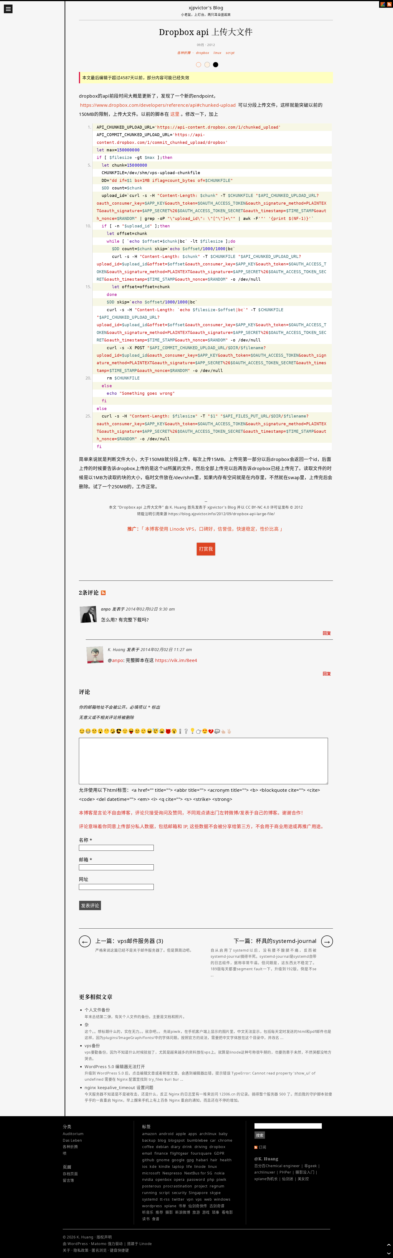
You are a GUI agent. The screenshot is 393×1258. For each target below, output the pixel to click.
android (166, 1133)
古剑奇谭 (216, 1205)
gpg (190, 1159)
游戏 (206, 1212)
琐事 (215, 1212)
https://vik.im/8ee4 (176, 660)
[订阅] (389, 4)
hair (214, 1159)
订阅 (262, 1147)
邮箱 (85, 860)
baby (223, 1133)
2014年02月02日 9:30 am (150, 609)
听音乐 (148, 1212)
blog (162, 1140)
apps (192, 1133)
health (226, 1159)
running (149, 1192)
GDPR (219, 1153)
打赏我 (206, 549)
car (213, 1140)
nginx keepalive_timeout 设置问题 (208, 1094)
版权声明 (104, 1237)
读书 (146, 1218)
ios (145, 1166)
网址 (83, 879)
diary (175, 1146)
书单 (182, 1205)
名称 (85, 840)
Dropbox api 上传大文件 (140, 507)
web (208, 1199)
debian (162, 1146)
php (210, 1179)
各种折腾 (183, 53)
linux (217, 53)
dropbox (202, 53)
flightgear (179, 1153)
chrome (225, 1140)
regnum (217, 1186)
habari (202, 1159)
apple (181, 1133)
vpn (190, 1199)
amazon (149, 1133)
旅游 (196, 1212)
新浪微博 (182, 1212)
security (179, 1192)
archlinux (208, 1133)
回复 (327, 633)
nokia (219, 1173)
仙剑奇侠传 (197, 1205)
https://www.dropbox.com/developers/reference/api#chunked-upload (158, 105)
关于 (66, 1250)
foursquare (201, 1153)
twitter (178, 1199)
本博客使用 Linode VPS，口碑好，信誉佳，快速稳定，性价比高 (212, 529)
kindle (164, 1166)
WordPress (78, 1243)
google (178, 1159)
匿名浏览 (99, 1250)
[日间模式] (198, 64)
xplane (170, 1205)
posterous (151, 1186)
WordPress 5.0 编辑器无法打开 (200, 1073)
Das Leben (72, 1140)
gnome (162, 1159)
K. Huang (178, 507)
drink (187, 1146)
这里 (175, 114)
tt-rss (165, 1199)
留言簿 (68, 1180)
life (189, 1166)
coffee (148, 1146)
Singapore (198, 1192)
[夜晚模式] (207, 64)
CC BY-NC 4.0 (257, 507)
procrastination (177, 1186)
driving (200, 1146)
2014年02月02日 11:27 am (166, 649)
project (201, 1186)
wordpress (152, 1205)
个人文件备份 (135, 1013)
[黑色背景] (215, 64)
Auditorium (73, 1133)
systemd (150, 1199)
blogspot (176, 1140)
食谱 (155, 1218)
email (147, 1153)
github (148, 1159)
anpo (117, 660)
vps (199, 1199)
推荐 (159, 1212)
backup (149, 1140)
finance (161, 1153)
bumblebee (197, 1140)
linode (200, 1166)
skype (215, 1192)
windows (222, 1199)
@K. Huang (266, 1158)
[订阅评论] (103, 593)
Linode (145, 1243)
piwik (221, 1179)
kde (153, 1166)
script (230, 53)
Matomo (99, 1243)
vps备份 (208, 1052)
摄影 (169, 1212)
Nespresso (172, 1173)
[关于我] (382, 4)
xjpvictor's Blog (206, 8)
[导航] (8, 9)
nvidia (147, 1179)
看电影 (227, 1212)
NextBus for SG (198, 1173)
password (196, 1179)
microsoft (151, 1173)
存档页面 (70, 1173)
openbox (163, 1179)
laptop (178, 1166)
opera (179, 1179)
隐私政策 (80, 1250)
